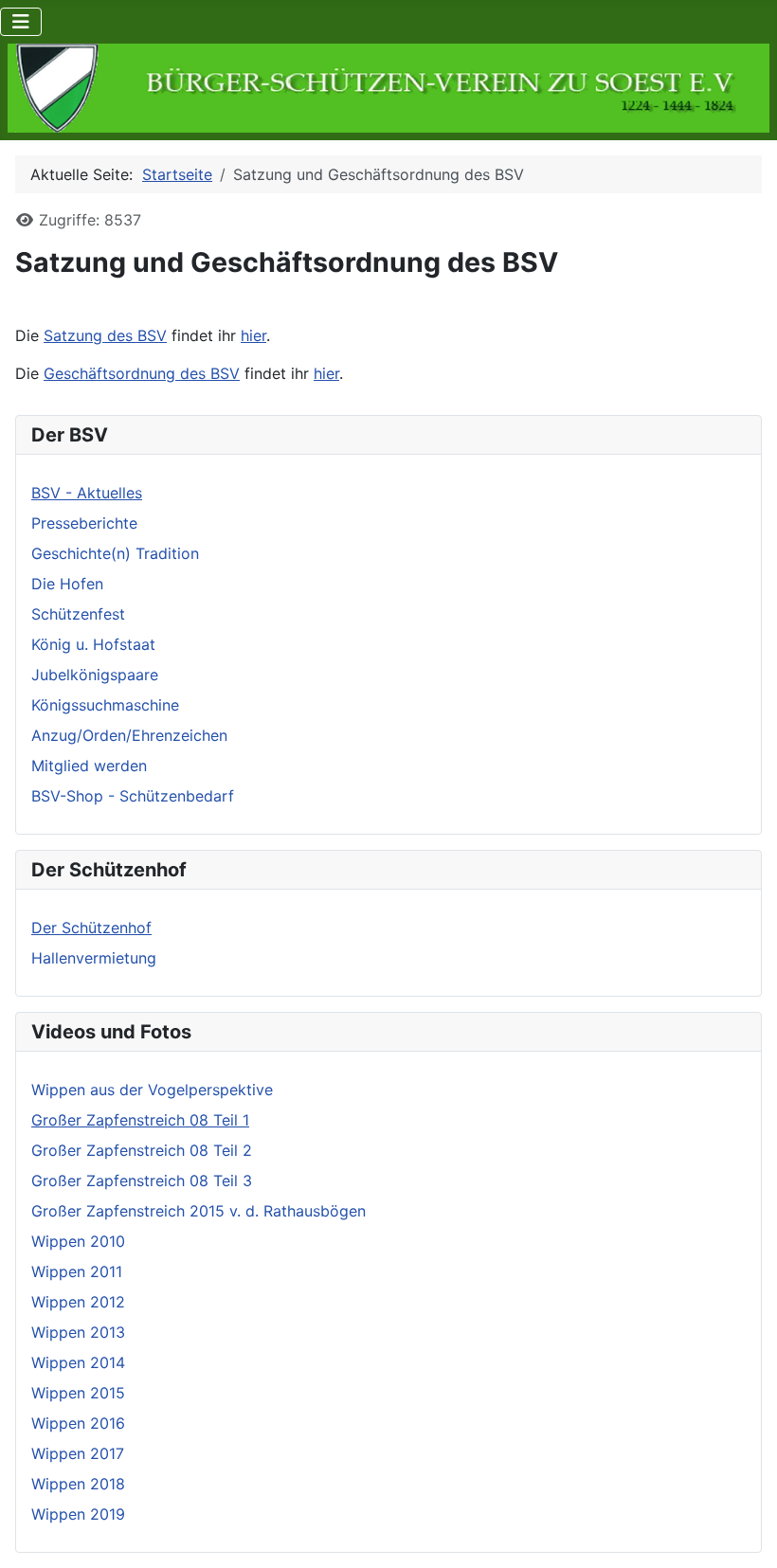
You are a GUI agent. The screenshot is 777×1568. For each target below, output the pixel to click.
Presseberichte (84, 523)
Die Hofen (67, 583)
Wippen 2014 (78, 1362)
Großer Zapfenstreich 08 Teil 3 (141, 1180)
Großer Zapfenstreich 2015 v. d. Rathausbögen (198, 1210)
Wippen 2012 (78, 1301)
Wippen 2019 (78, 1514)
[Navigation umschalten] (21, 22)
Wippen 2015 (78, 1392)
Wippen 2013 (78, 1332)
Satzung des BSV (105, 335)
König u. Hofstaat (93, 644)
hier (253, 335)
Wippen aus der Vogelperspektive (152, 1089)
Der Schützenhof (91, 927)
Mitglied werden (89, 765)
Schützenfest (78, 613)
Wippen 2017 (77, 1453)
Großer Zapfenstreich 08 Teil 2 (141, 1150)
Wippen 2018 (78, 1483)
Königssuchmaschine (105, 704)
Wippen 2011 (76, 1271)
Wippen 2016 (78, 1423)
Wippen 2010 (78, 1241)
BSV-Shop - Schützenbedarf (132, 795)
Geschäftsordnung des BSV (142, 373)
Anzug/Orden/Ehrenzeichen (129, 735)
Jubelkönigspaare (94, 674)
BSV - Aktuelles (86, 492)
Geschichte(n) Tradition (115, 553)
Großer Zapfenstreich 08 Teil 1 (140, 1119)
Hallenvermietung (93, 957)
